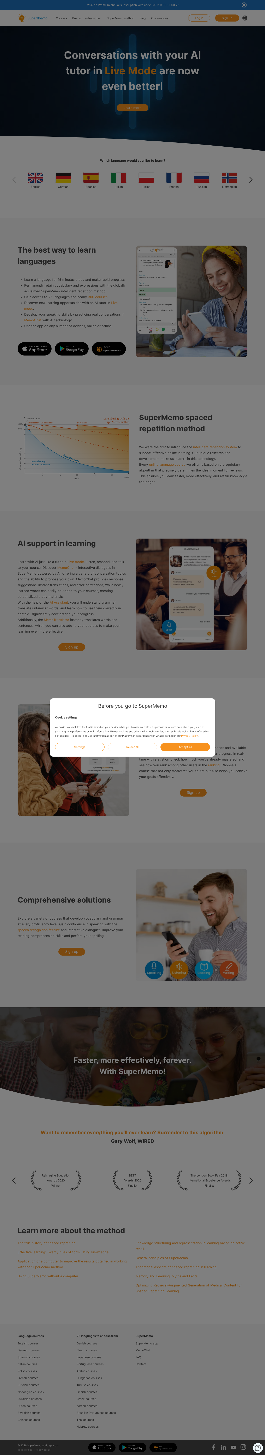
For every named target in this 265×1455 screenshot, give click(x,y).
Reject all (132, 747)
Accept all (185, 747)
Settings (79, 747)
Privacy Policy (189, 735)
